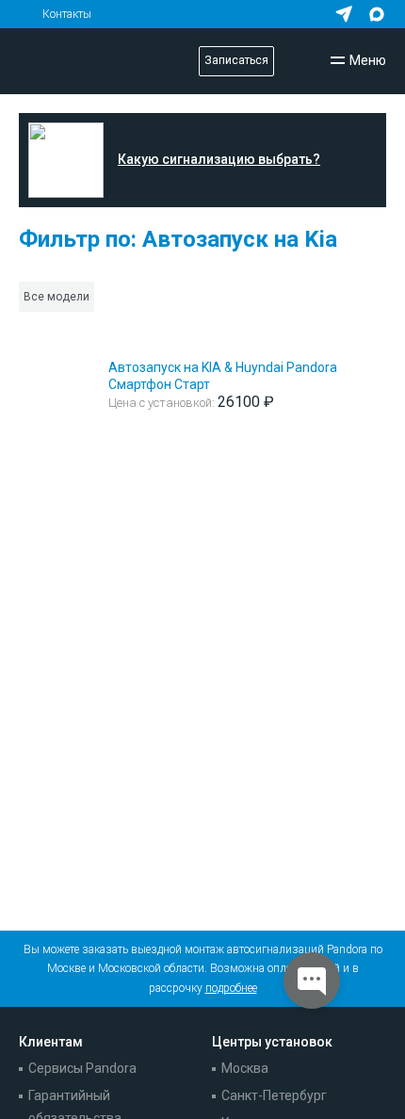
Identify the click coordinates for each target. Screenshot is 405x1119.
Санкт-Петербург (274, 1095)
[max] (376, 14)
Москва (244, 1068)
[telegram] (343, 14)
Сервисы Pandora (82, 1068)
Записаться (236, 60)
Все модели (56, 296)
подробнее (231, 988)
